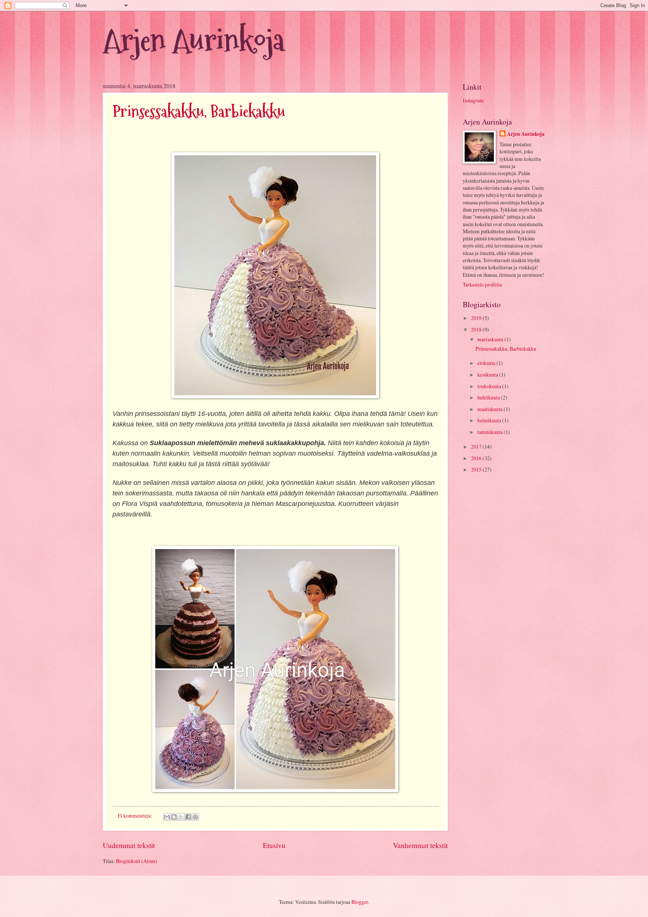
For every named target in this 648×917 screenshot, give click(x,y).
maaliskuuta (490, 409)
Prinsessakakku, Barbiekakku (198, 112)
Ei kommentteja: (135, 815)
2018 (477, 329)
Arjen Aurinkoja (193, 40)
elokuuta (486, 362)
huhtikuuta (489, 397)
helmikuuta (489, 420)
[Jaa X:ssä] (181, 817)
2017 (477, 446)
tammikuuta (490, 431)
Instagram (473, 100)
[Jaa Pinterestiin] (195, 817)
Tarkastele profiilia (482, 284)
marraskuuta (490, 339)
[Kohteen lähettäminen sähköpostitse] (167, 817)
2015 (477, 469)
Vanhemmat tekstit (420, 845)
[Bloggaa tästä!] (174, 817)
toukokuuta (489, 386)
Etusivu (274, 845)
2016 (477, 458)
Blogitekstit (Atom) (136, 860)
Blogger (359, 901)
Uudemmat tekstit (129, 845)
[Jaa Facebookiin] (188, 817)
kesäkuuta (488, 374)
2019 (477, 317)
